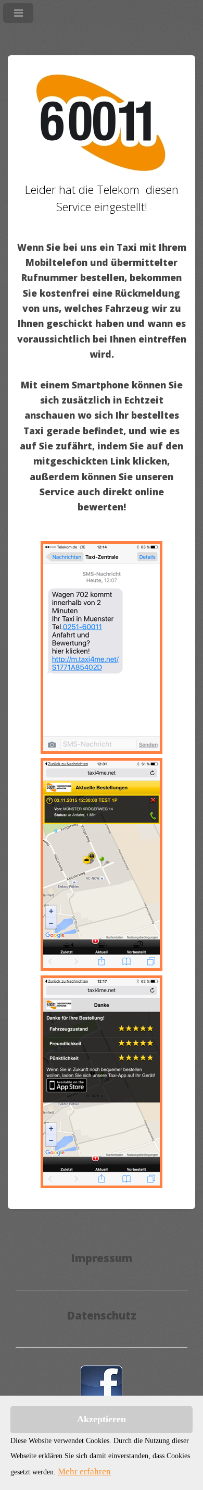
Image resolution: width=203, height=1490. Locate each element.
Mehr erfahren (84, 1471)
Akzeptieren (101, 1419)
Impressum (101, 1258)
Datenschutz (101, 1315)
